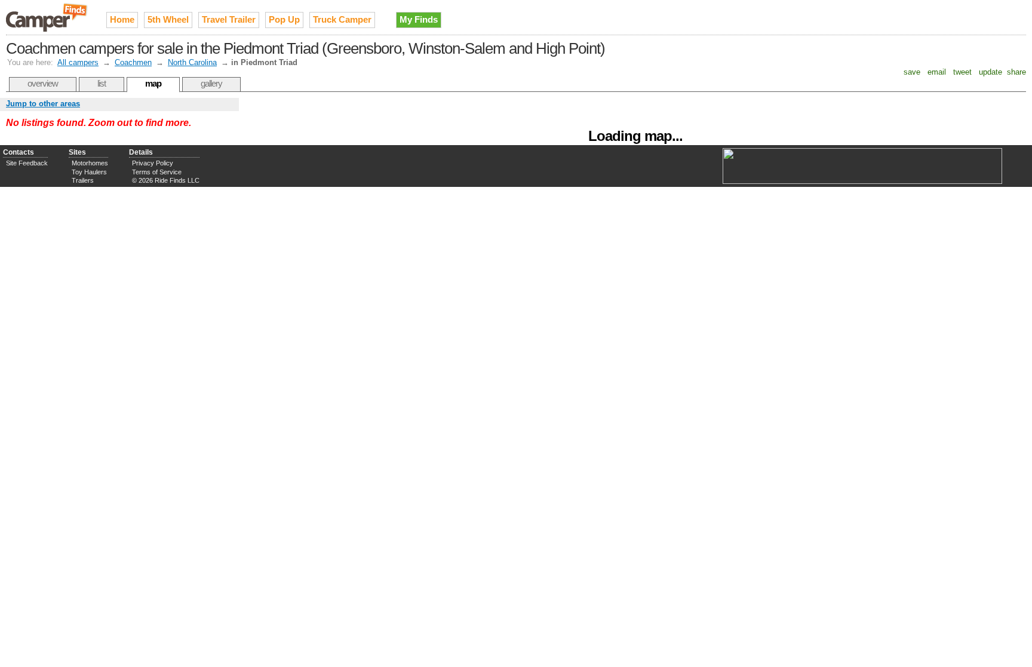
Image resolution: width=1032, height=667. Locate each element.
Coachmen (133, 62)
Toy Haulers (89, 172)
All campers (78, 62)
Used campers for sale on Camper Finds (47, 17)
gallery (211, 83)
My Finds (419, 19)
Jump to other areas (43, 103)
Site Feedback (27, 163)
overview (42, 83)
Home (122, 19)
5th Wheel (168, 19)
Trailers (83, 180)
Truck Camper (342, 19)
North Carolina (192, 62)
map (153, 83)
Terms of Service (157, 172)
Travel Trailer (229, 19)
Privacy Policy (152, 163)
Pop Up (284, 19)
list (101, 83)
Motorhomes (90, 163)
